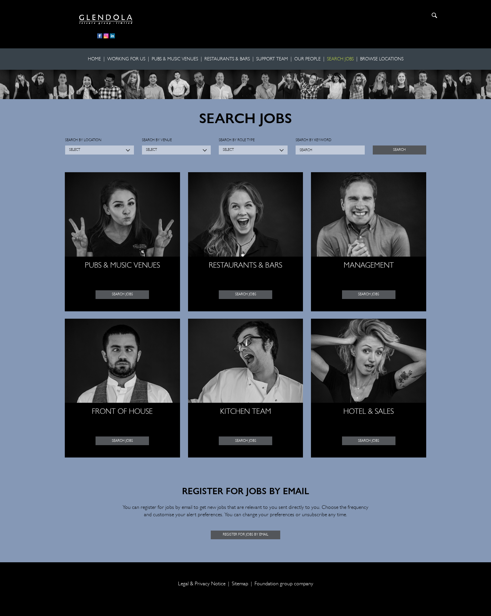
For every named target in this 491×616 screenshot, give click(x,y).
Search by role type (237, 140)
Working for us (126, 59)
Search (434, 15)
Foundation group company (284, 584)
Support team (272, 59)
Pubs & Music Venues (175, 59)
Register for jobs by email (245, 535)
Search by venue (157, 140)
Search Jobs (340, 59)
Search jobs (122, 294)
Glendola (106, 18)
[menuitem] (96, 59)
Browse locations (381, 59)
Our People (307, 59)
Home (94, 59)
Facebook (99, 35)
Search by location (83, 140)
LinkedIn (112, 35)
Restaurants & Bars (227, 59)
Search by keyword (313, 140)
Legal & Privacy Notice (201, 584)
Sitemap (240, 584)
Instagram (106, 35)
